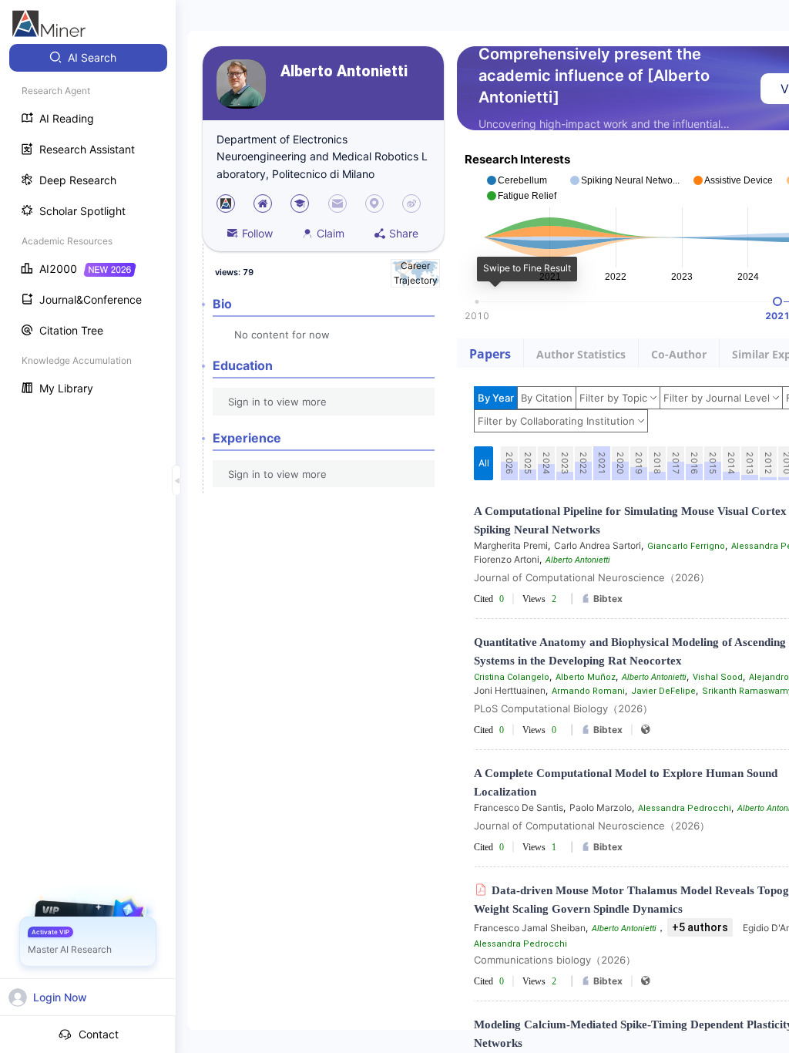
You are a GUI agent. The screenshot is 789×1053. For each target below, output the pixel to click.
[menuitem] (88, 58)
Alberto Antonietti (344, 71)
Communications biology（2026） (555, 960)
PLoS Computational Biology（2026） (563, 708)
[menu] (87, 224)
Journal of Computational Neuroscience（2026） (592, 577)
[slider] (777, 301)
